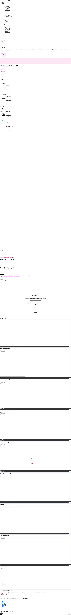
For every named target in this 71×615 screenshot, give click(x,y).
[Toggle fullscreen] (2, 613)
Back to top (2, 591)
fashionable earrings (7, 276)
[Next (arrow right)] (1, 614)
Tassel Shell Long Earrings (5, 348)
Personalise (3, 40)
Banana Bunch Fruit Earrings (5, 473)
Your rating (33, 304)
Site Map (3, 586)
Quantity (1, 273)
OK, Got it (1, 593)
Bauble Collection (8, 25)
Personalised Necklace (8, 16)
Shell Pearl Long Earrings (4, 504)
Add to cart (2, 346)
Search (9, 0)
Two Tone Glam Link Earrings (4, 254)
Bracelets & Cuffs (4, 19)
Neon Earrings (7, 9)
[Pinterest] (5, 279)
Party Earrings (7, 11)
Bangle (6, 20)
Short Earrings (7, 6)
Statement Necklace (8, 17)
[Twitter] (5, 278)
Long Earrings (7, 5)
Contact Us (4, 53)
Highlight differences (6, 596)
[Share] (1, 613)
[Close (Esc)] (0, 613)
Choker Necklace (7, 15)
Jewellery (3, 2)
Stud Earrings (7, 8)
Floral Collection (7, 28)
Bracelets (6, 21)
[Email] (5, 280)
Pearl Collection (7, 32)
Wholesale (3, 56)
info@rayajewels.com (14, 60)
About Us (3, 578)
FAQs (2, 581)
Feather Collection (8, 27)
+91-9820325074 (4, 60)
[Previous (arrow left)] (0, 614)
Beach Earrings (7, 10)
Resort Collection (8, 26)
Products (3, 114)
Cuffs (6, 22)
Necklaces (3, 13)
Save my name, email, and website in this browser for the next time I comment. (36, 303)
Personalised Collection (8, 33)
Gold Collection (7, 31)
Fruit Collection (7, 29)
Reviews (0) (4, 285)
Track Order (4, 54)
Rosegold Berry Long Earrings (5, 379)
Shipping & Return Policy (5, 579)
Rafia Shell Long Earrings (4, 442)
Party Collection (7, 30)
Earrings (3, 3)
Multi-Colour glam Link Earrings (4, 257)
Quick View (2, 377)
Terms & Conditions (5, 580)
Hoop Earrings (7, 4)
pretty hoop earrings (4, 566)
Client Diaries (4, 41)
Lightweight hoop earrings (5, 535)
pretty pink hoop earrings (5, 410)
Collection (3, 24)
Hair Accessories (4, 35)
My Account (4, 55)
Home (3, 113)
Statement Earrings (8, 7)
